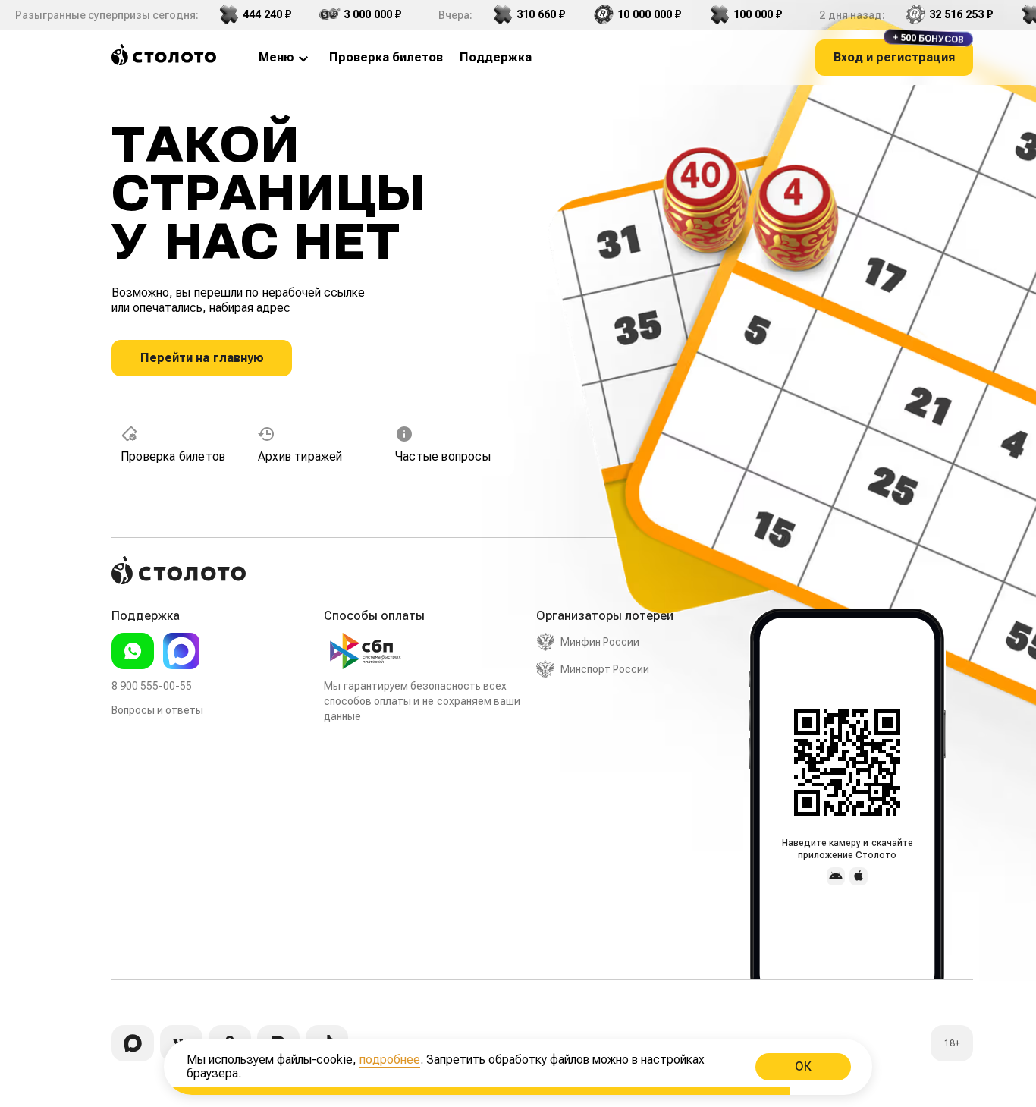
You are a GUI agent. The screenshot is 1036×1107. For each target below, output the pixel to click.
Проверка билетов (173, 456)
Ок (803, 1066)
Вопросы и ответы (157, 710)
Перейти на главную (202, 358)
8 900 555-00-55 (151, 686)
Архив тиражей (300, 456)
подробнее (389, 1059)
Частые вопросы (443, 456)
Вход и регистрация (899, 51)
